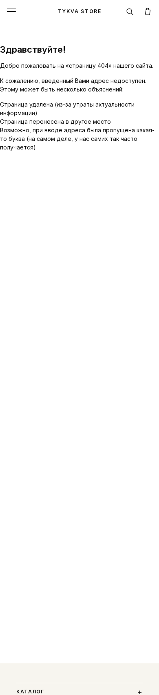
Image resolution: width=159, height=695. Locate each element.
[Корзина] (148, 11)
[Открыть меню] (11, 11)
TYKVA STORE (79, 11)
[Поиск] (130, 11)
